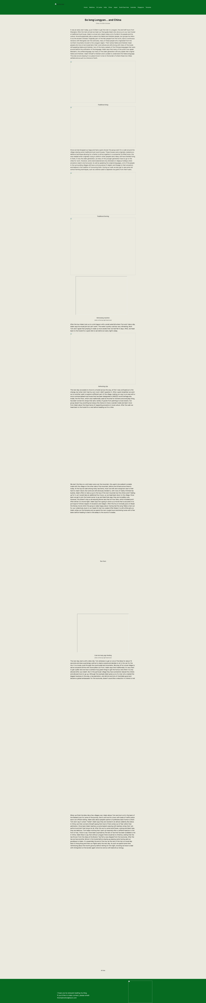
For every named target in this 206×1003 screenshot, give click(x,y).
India (105, 7)
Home (85, 7)
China (110, 7)
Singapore (141, 7)
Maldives (92, 7)
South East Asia (124, 7)
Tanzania (148, 7)
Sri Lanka (99, 7)
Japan (115, 7)
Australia (133, 7)
